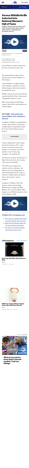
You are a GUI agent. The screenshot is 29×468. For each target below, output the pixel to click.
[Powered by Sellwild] (24, 334)
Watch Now (24, 2)
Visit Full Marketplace (22, 240)
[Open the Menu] (2, 2)
